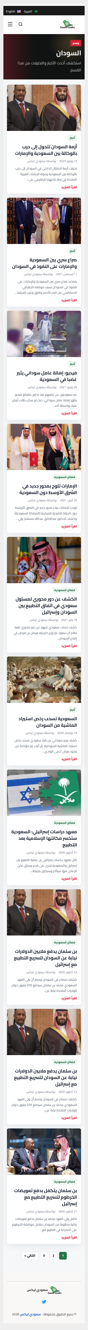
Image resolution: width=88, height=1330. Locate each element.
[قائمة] (10, 24)
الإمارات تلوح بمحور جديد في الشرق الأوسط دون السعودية (48, 489)
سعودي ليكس (30, 1314)
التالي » (29, 1255)
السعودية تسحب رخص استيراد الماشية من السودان (48, 721)
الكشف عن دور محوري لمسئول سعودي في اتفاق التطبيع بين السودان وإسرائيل (46, 605)
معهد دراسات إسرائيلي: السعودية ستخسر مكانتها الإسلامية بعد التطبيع (44, 838)
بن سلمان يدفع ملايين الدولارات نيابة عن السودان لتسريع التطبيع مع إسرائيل (45, 957)
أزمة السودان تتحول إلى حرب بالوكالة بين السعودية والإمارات (46, 149)
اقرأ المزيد (69, 187)
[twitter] (44, 1302)
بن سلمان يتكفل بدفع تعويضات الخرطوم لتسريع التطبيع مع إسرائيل (45, 1197)
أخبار (72, 137)
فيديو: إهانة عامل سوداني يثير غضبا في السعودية (47, 376)
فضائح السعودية (64, 477)
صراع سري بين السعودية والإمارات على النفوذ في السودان (44, 262)
